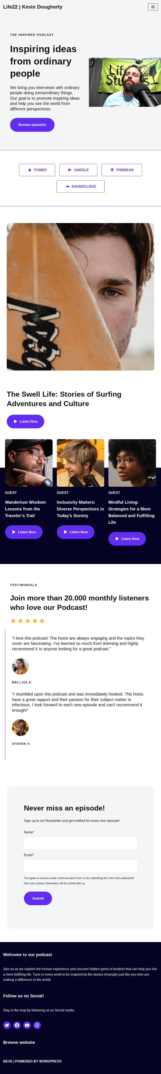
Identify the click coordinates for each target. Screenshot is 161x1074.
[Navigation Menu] (153, 6)
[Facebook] (17, 1025)
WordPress (50, 1061)
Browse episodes (32, 125)
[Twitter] (7, 1025)
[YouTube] (27, 1025)
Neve (8, 1061)
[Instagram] (37, 1025)
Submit (38, 898)
